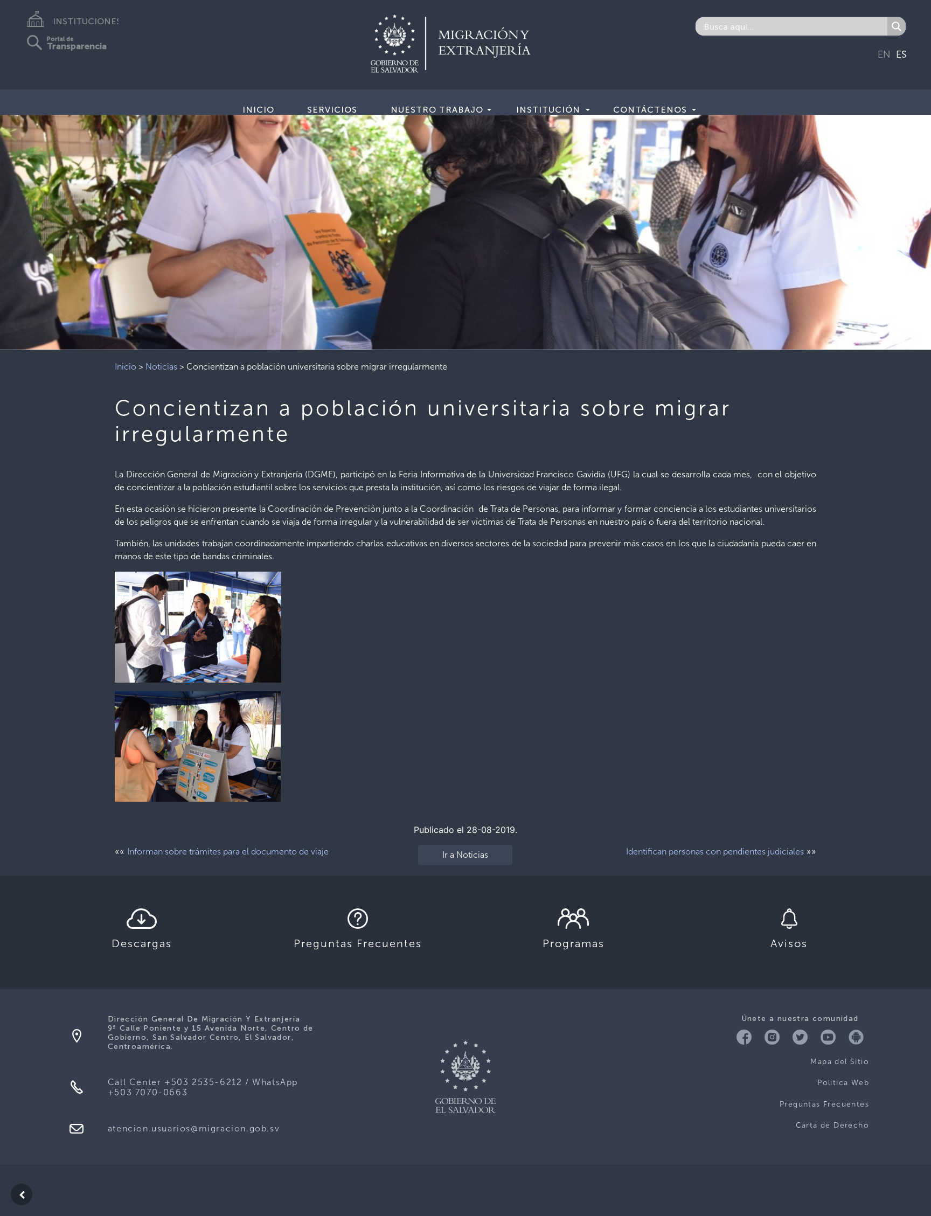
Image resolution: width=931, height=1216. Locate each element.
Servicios (332, 110)
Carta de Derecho (832, 1125)
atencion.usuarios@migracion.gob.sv (194, 1128)
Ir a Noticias (465, 855)
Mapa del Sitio (839, 1061)
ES (901, 54)
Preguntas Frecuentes (824, 1104)
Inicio (258, 110)
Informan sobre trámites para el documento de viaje (228, 851)
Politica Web (843, 1082)
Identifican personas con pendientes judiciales (715, 851)
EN (884, 54)
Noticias (161, 367)
